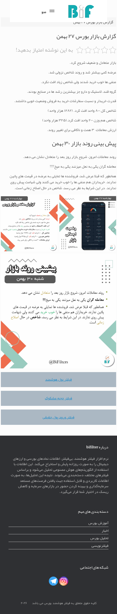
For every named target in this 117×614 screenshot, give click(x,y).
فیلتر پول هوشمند (58, 379)
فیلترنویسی (99, 545)
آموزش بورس (98, 523)
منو (43, 12)
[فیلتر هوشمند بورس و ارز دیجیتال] (80, 11)
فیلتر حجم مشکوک (58, 398)
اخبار (105, 530)
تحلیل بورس (99, 538)
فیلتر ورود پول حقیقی (58, 417)
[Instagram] (63, 581)
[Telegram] (53, 581)
